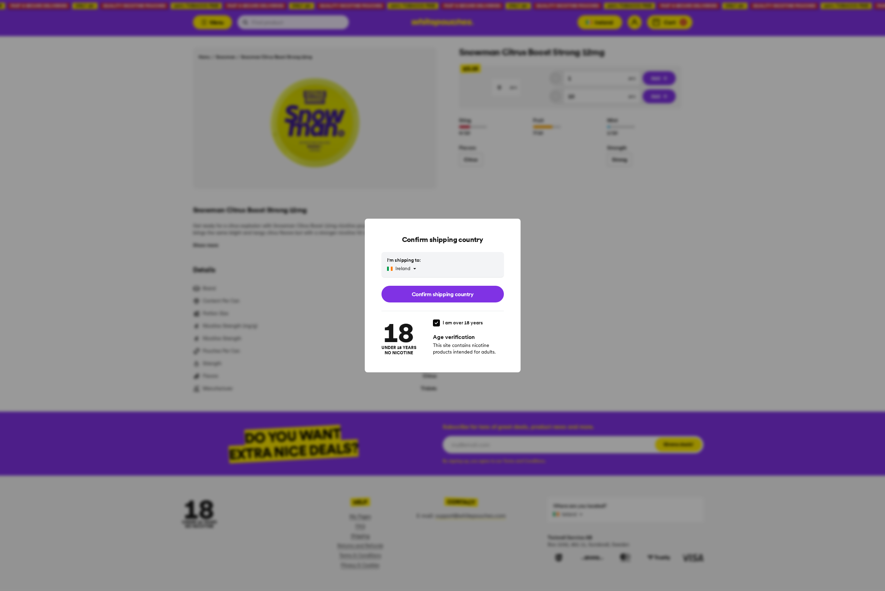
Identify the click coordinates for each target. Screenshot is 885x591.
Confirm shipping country (442, 294)
